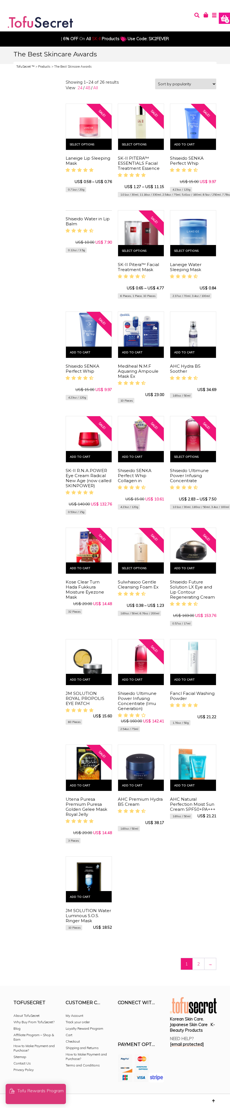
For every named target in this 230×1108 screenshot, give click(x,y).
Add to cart (184, 144)
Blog (16, 1028)
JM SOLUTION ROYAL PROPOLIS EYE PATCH (85, 698)
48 (87, 87)
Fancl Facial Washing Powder (192, 696)
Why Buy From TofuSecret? (33, 1022)
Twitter (146, 1018)
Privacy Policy (23, 1070)
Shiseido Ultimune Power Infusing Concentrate (189, 475)
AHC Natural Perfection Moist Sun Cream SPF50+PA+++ (192, 804)
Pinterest (159, 1018)
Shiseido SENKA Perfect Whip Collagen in (134, 475)
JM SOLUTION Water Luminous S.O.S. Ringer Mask (88, 915)
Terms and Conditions (83, 1065)
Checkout (73, 1041)
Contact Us (22, 1063)
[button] (80, 170)
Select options (82, 144)
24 (79, 87)
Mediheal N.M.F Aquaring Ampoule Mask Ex (138, 371)
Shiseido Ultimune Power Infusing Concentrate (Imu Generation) (137, 701)
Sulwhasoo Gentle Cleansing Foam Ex (138, 584)
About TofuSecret (26, 1015)
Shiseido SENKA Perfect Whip (187, 160)
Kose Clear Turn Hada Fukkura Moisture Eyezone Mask (85, 589)
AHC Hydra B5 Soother (185, 368)
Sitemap (19, 1057)
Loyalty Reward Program (84, 1028)
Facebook (122, 1018)
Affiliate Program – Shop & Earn (33, 1037)
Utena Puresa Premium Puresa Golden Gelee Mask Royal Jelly (86, 806)
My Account (74, 1015)
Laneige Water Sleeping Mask (185, 267)
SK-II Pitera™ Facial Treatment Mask (138, 267)
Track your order (78, 1022)
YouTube (122, 1027)
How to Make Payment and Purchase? (34, 1048)
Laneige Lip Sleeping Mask (88, 160)
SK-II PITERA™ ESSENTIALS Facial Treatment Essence (139, 163)
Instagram (134, 1018)
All (95, 87)
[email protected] (187, 1044)
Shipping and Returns (82, 1048)
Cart (69, 1035)
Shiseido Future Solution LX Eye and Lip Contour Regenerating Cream (192, 589)
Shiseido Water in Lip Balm (88, 221)
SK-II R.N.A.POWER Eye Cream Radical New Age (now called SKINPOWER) (88, 478)
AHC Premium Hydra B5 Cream (140, 801)
